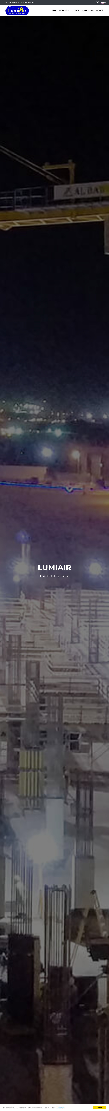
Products (75, 11)
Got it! (99, 1107)
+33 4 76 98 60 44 (13, 3)
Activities (63, 11)
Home (54, 11)
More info (60, 1107)
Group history (87, 11)
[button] (4, 571)
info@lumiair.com (28, 3)
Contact (99, 11)
